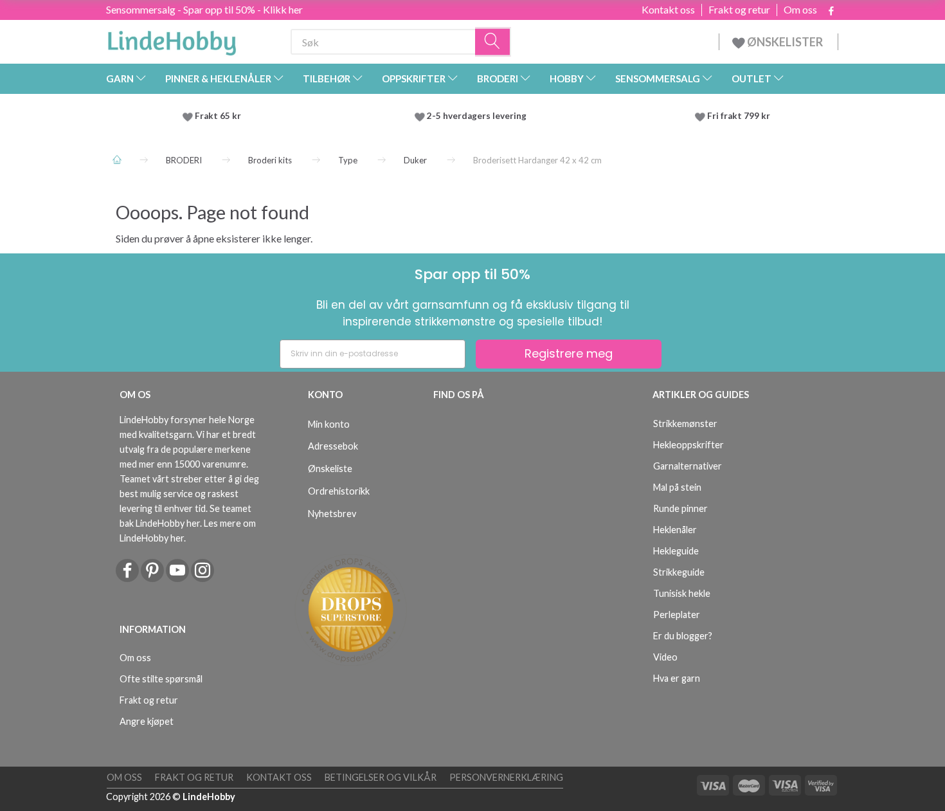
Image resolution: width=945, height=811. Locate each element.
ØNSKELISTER (785, 42)
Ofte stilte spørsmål (161, 678)
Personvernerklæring (506, 777)
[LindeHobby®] (171, 39)
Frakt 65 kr (218, 116)
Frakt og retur (739, 9)
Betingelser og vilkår (381, 777)
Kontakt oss (668, 9)
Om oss (800, 9)
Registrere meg (569, 353)
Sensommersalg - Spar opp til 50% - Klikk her (204, 9)
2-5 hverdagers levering (478, 116)
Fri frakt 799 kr (737, 116)
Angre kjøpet (147, 721)
